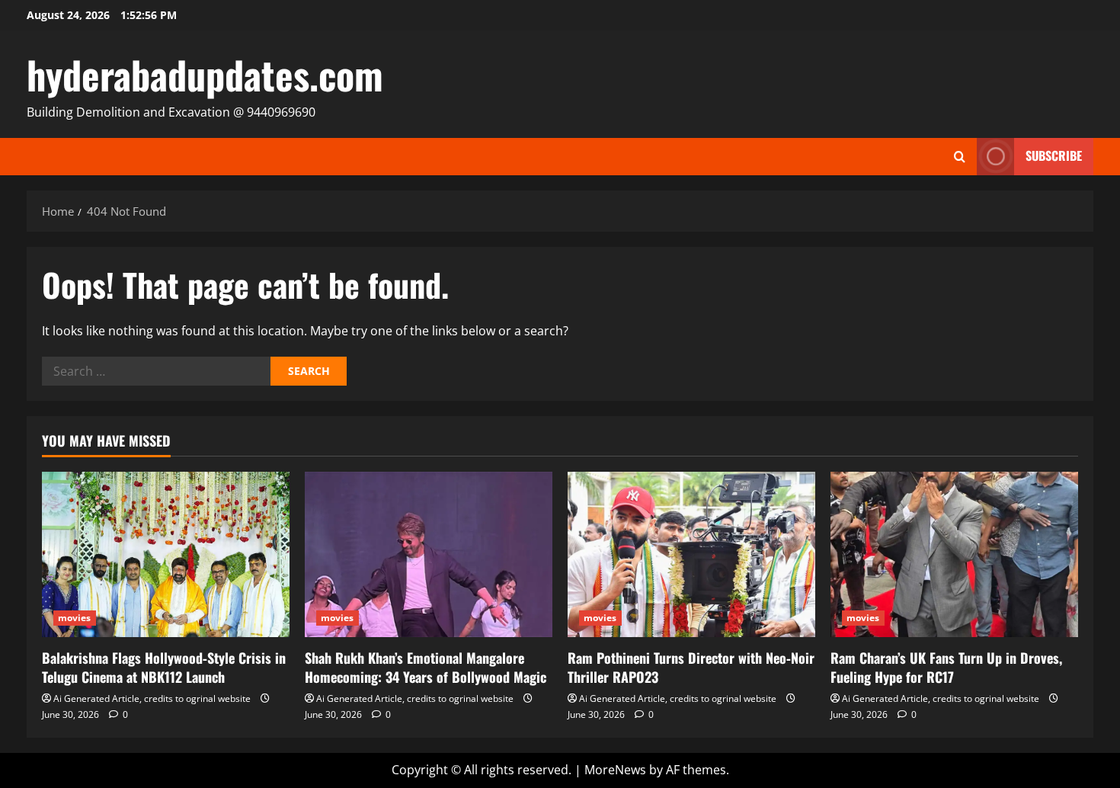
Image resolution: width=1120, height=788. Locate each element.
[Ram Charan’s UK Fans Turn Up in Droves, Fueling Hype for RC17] (954, 554)
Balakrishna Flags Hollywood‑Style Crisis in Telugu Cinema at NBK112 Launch (164, 667)
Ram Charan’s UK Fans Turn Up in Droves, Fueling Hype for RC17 (946, 667)
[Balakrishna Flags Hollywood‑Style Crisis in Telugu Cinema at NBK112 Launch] (166, 554)
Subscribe (1054, 155)
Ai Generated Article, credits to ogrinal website (152, 698)
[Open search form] (959, 156)
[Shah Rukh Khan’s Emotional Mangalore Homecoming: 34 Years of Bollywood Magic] (428, 554)
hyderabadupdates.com (205, 74)
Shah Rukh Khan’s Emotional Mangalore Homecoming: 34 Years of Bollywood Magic (425, 667)
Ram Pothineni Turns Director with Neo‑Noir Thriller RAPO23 (691, 667)
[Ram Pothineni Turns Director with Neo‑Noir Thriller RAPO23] (691, 554)
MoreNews (615, 769)
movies (74, 617)
